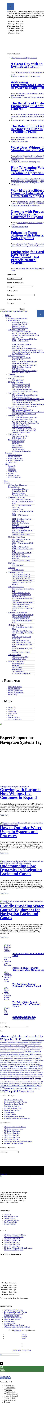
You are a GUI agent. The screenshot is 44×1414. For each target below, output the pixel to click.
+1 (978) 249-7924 (13, 43)
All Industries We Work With (13, 1100)
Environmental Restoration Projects (28, 268)
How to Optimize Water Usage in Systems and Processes (21, 831)
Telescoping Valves (31, 181)
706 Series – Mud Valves (12, 1131)
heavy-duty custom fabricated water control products (24, 1072)
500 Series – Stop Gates (12, 1137)
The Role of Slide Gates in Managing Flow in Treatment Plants (26, 1004)
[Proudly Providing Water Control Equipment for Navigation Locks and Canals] (22, 902)
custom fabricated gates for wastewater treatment (20, 1053)
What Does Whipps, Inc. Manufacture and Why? (24, 1017)
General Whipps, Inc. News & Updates (29, 72)
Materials (32, 202)
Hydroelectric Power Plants (13, 1108)
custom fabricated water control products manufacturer (27, 1056)
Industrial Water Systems (25, 244)
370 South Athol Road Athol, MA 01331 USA (22, 37)
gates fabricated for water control (21, 1070)
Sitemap (24, 1336)
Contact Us (3, 1174)
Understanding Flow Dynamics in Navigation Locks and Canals (21, 870)
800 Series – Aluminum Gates (13, 1129)
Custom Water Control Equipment (28, 114)
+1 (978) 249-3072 (9, 1270)
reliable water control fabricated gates (32, 1083)
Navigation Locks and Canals (13, 1104)
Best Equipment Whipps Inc (17, 1046)
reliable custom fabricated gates (8, 1081)
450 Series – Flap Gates (11, 1139)
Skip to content (5, 1376)
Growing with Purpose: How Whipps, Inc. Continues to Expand (20, 793)
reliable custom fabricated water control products (30, 1081)
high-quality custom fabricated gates (23, 1076)
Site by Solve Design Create (22, 1350)
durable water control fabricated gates (20, 1064)
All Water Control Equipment (13, 1143)
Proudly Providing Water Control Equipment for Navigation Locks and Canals (22, 912)
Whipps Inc (20, 95)
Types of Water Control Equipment (22, 203)
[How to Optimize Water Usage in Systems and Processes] (22, 824)
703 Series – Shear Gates (12, 1133)
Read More (4, 815)
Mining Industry (9, 1112)
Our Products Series (10, 1222)
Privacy (24, 1334)
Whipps (12, 1091)
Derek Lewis (15, 160)
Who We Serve (35, 116)
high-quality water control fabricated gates (29, 1079)
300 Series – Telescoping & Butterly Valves (18, 1141)
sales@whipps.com (13, 49)
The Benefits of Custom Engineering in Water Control (26, 985)
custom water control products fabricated (25, 1058)
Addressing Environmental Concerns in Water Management (28, 969)
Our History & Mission (11, 1220)
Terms (24, 1338)
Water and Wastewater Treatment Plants (30, 93)
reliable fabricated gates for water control (11, 1083)
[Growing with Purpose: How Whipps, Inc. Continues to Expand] (14, 786)
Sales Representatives (11, 1216)
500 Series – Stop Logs (11, 1135)
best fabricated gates (34, 1045)
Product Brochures (10, 1224)
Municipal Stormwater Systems (14, 1116)
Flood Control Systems (11, 1106)
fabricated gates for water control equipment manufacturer (18, 1068)
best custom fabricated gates (30, 1040)
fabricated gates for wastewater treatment (21, 1066)
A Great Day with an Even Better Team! (27, 65)
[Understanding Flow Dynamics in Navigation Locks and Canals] (22, 862)
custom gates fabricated (6, 1058)
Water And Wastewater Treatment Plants (17, 1118)
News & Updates (9, 1218)
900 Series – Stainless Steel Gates (15, 1127)
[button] (5, 1378)
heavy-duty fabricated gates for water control (22, 1074)
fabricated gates (35, 1064)
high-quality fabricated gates (26, 1078)
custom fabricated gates (17, 1052)
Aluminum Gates (22, 202)
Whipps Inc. (18, 1330)
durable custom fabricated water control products (23, 1062)
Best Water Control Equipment (23, 1049)
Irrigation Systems (10, 1114)
